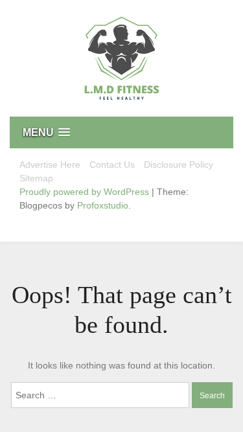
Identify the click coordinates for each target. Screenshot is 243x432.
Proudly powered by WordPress (85, 192)
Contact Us (112, 164)
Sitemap (36, 178)
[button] (121, 132)
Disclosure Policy (178, 164)
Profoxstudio (102, 205)
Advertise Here (49, 164)
